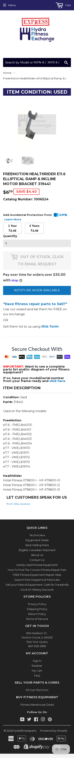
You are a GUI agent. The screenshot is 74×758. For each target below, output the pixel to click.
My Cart (37, 670)
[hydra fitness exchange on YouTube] (22, 720)
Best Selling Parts (37, 545)
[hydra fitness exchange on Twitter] (29, 720)
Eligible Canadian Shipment (37, 550)
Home (7, 72)
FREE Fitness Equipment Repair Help (37, 574)
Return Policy (37, 614)
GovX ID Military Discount (37, 589)
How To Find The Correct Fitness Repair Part (37, 569)
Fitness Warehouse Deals (37, 704)
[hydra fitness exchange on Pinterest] (50, 720)
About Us (37, 555)
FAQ (37, 675)
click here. (57, 381)
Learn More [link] (12, 219)
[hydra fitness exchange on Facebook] (36, 720)
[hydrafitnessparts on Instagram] (43, 720)
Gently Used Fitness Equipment (37, 564)
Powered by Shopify (53, 730)
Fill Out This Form (37, 690)
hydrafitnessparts (25, 730)
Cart (68, 5)
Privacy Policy (37, 604)
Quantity (10, 236)
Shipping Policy (37, 609)
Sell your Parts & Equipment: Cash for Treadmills (37, 584)
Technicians (37, 535)
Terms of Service (37, 619)
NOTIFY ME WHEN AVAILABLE (37, 290)
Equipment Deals (37, 540)
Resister (37, 665)
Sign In (37, 660)
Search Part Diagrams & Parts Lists (37, 579)
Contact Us (37, 560)
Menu (12, 5)
